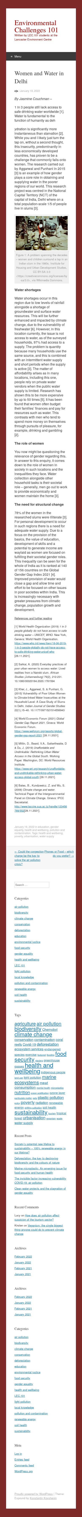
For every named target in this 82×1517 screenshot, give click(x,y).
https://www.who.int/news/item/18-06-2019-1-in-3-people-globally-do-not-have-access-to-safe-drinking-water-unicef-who (40, 647)
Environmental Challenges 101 (36, 26)
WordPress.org (24, 1471)
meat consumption (31, 1085)
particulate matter (23, 1098)
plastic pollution (51, 1097)
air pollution (21, 907)
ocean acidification (40, 1093)
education (43, 826)
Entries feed (22, 1459)
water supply (47, 836)
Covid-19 (29, 1044)
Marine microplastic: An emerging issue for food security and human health (41, 1170)
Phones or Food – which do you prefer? (59, 853)
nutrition (22, 1092)
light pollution (22, 971)
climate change (24, 918)
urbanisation (31, 836)
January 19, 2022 (30, 90)
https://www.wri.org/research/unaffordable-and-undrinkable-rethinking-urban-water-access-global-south (40, 773)
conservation (22, 924)
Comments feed (24, 1465)
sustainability (22, 1001)
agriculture (25, 1023)
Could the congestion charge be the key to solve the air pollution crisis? (29, 857)
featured (41, 1054)
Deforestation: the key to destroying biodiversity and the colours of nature (37, 1160)
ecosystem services (29, 1049)
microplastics (57, 1087)
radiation (42, 1102)
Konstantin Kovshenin (43, 1498)
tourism (52, 1113)
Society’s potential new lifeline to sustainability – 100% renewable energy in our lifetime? (40, 1148)
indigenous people (53, 1072)
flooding (50, 1054)
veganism (51, 1118)
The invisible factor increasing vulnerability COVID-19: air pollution (40, 1180)
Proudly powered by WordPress (34, 1494)
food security (22, 948)
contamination (44, 1039)
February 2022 (23, 1256)
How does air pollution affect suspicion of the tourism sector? (37, 1217)
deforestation (22, 930)
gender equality (24, 954)
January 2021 (23, 1274)
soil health (21, 995)
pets (35, 1098)
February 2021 (23, 1268)
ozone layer (57, 1093)
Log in (18, 1454)
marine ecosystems (35, 1079)
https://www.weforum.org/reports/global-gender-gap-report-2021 (38, 733)
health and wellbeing (37, 830)
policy (17, 1103)
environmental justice (27, 942)
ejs (16, 91)
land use (19, 1077)
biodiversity (21, 912)
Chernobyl (49, 1029)
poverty (19, 836)
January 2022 (23, 1262)
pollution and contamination (31, 983)
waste (59, 1118)
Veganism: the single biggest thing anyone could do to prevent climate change (39, 1229)
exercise (31, 1054)
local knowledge (24, 977)
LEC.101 (20, 965)
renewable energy (25, 989)
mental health (43, 1087)
